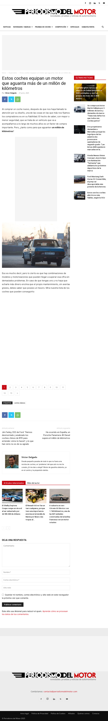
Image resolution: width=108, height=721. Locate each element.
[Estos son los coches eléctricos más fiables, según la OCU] (79, 195)
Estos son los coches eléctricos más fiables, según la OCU (96, 195)
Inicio (4, 73)
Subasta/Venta (88, 27)
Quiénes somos (83, 713)
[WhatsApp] (18, 99)
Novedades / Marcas (22, 27)
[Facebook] (85, 3)
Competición (60, 27)
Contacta (95, 713)
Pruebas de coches (43, 27)
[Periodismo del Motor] (54, 14)
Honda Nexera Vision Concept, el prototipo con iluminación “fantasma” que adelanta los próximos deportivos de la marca (96, 163)
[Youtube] (104, 3)
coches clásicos (19, 403)
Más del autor (33, 483)
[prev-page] (3, 528)
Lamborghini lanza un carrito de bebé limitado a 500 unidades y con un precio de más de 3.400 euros (89, 93)
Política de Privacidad (40, 713)
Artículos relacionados (14, 483)
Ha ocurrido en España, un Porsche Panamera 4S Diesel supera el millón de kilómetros (56, 435)
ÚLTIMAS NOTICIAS (84, 78)
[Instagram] (90, 3)
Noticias (7, 27)
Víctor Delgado (11, 93)
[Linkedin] (95, 3)
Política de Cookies (58, 713)
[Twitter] (99, 3)
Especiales (74, 27)
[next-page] (8, 528)
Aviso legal (24, 713)
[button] (102, 27)
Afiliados (71, 713)
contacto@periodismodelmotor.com (60, 691)
